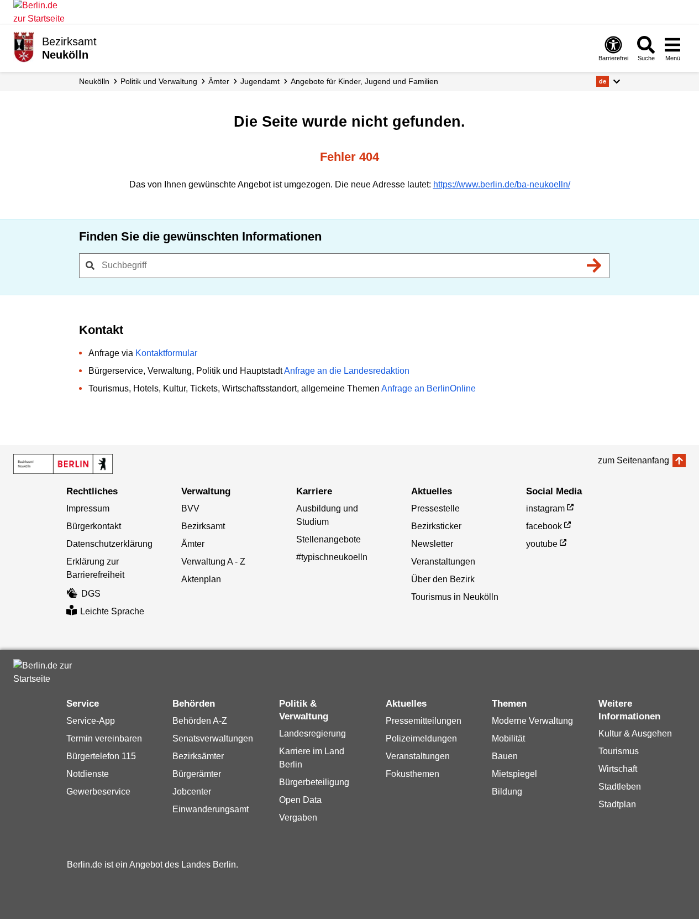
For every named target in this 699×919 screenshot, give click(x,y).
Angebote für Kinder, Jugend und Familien (364, 81)
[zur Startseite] (63, 464)
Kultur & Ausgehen (635, 733)
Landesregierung (312, 733)
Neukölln (94, 81)
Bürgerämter (196, 774)
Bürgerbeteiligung (314, 782)
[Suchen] (594, 265)
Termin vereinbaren (104, 738)
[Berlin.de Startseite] (46, 672)
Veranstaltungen (443, 561)
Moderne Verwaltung (532, 720)
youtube (542, 544)
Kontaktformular (166, 353)
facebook (544, 526)
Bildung (507, 791)
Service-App (90, 720)
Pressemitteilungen (423, 720)
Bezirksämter (198, 756)
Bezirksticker (436, 526)
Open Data (300, 800)
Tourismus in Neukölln (454, 597)
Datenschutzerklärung (109, 544)
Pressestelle (435, 508)
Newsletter (432, 544)
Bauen (505, 756)
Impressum (87, 508)
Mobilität (508, 738)
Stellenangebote (328, 539)
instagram (545, 508)
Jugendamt (260, 81)
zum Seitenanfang (633, 460)
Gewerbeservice (98, 791)
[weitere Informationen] (23, 47)
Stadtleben (619, 786)
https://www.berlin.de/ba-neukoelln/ (501, 184)
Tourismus (618, 751)
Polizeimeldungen (421, 738)
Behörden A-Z (199, 720)
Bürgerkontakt (93, 526)
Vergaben (298, 817)
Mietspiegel (514, 774)
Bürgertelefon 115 (101, 756)
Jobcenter (191, 791)
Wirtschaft (617, 769)
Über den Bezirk (443, 579)
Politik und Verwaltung (158, 81)
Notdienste (87, 774)
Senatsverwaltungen (212, 738)
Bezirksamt (203, 526)
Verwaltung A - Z (213, 561)
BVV (190, 508)
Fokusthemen (412, 774)
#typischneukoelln (331, 557)
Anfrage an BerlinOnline (428, 388)
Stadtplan (617, 804)
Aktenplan (201, 579)
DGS (91, 593)
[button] (608, 81)
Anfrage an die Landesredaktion (346, 370)
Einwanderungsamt (210, 809)
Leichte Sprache (112, 611)
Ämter (218, 81)
